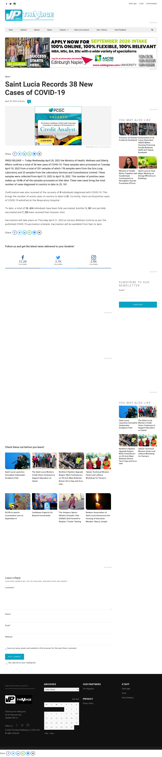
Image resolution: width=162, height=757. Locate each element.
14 (61, 718)
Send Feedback (151, 4)
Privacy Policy (88, 703)
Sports (49, 30)
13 (57, 718)
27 (57, 727)
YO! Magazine (88, 689)
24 (77, 723)
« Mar (46, 733)
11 (47, 718)
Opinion (37, 30)
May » (52, 733)
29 (67, 727)
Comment (10, 588)
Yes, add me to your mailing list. (22, 663)
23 (71, 723)
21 (61, 723)
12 (51, 718)
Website (8, 637)
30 (71, 727)
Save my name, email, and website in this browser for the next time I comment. (42, 648)
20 (57, 723)
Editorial (23, 30)
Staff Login (133, 4)
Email (141, 4)
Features (63, 30)
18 (47, 723)
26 (51, 727)
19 (51, 723)
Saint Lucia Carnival (81, 30)
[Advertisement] (112, 15)
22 (67, 723)
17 (77, 718)
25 (47, 727)
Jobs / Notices (101, 30)
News (11, 30)
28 (61, 727)
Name (8, 614)
